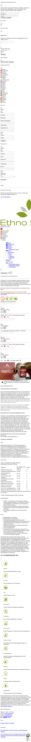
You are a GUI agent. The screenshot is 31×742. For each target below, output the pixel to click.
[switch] (28, 740)
